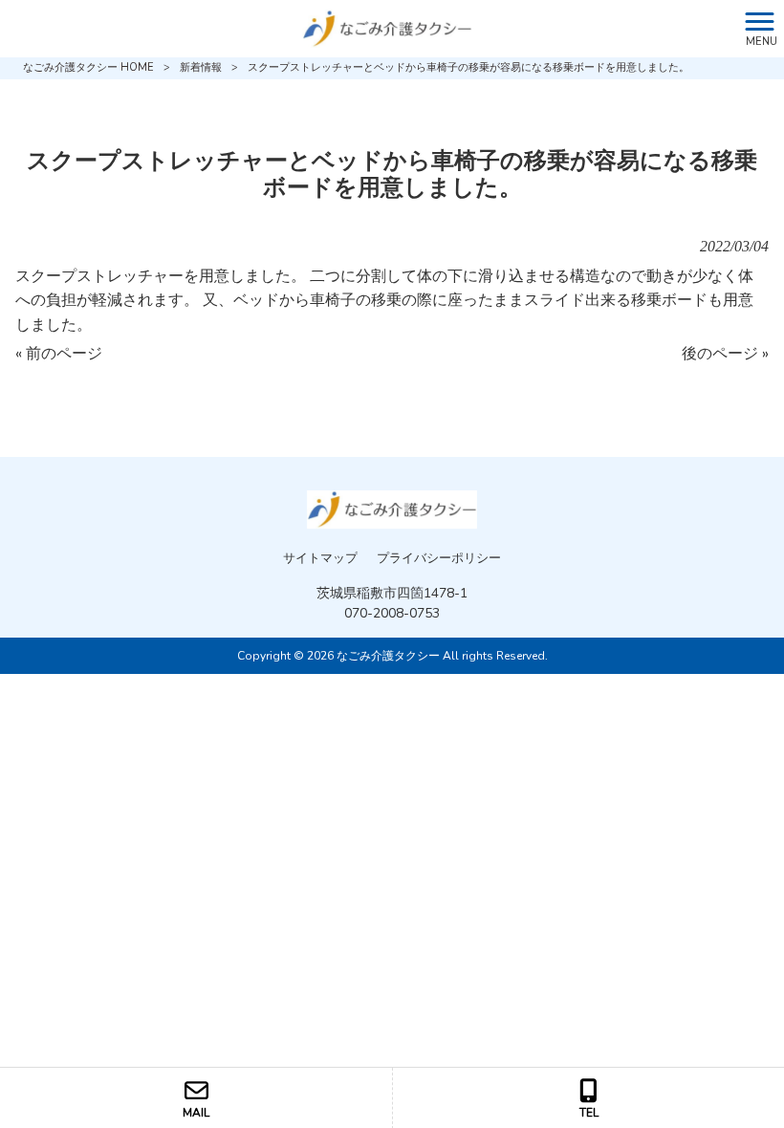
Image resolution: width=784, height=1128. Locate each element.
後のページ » (725, 353)
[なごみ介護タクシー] (368, 27)
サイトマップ (320, 558)
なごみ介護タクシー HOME (88, 67)
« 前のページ (58, 353)
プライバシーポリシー (439, 558)
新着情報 (201, 67)
